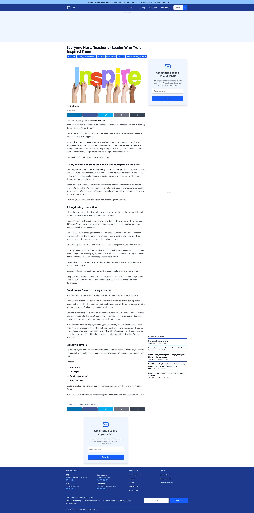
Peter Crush (152, 368)
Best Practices (71, 56)
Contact (131, 483)
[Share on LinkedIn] (74, 115)
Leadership (121, 56)
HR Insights (101, 56)
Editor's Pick (100, 120)
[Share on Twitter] (105, 115)
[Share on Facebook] (89, 115)
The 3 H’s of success (114, 331)
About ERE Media (135, 475)
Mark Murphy (152, 350)
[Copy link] (137, 115)
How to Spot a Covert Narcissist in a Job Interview (167, 348)
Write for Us (133, 487)
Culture (80, 56)
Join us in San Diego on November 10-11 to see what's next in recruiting (127, 2)
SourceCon (102, 475)
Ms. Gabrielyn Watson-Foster (79, 142)
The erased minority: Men (158, 341)
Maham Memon (153, 359)
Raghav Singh (152, 343)
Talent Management (132, 56)
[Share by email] (121, 115)
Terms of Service (166, 479)
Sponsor (132, 479)
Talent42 (101, 484)
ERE (67, 475)
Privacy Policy (165, 475)
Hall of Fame (133, 491)
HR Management (111, 56)
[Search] (185, 7)
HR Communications (89, 56)
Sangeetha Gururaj (154, 378)
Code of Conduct (166, 483)
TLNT (68, 484)
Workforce (143, 56)
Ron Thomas (74, 106)
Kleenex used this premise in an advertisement (118, 169)
